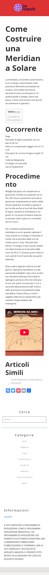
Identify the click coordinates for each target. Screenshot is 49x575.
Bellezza (25, 447)
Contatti (8, 517)
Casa (24, 453)
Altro (24, 441)
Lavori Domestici (24, 477)
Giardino (25, 471)
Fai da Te (24, 465)
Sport (24, 483)
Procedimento (14, 120)
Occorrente (13, 117)
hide (17, 112)
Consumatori (24, 459)
